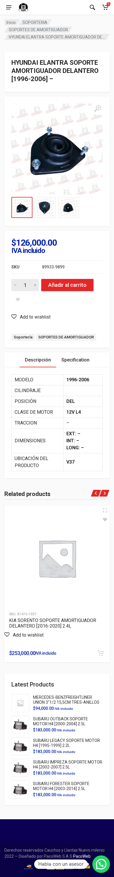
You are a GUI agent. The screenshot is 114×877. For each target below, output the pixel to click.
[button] (31, 317)
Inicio (11, 22)
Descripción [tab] (38, 360)
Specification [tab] (75, 360)
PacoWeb (81, 856)
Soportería (23, 337)
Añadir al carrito (67, 285)
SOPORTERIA (35, 22)
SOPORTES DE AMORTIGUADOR (38, 29)
